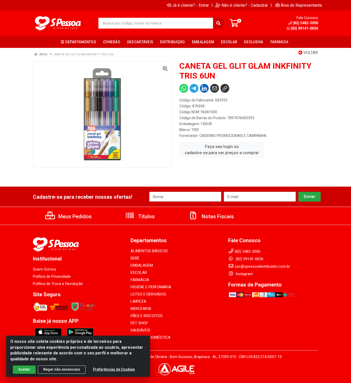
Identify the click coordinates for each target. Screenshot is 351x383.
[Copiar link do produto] (224, 88)
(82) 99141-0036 (304, 28)
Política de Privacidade (52, 276)
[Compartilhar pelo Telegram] (194, 88)
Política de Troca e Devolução (58, 283)
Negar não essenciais (61, 369)
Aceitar (24, 369)
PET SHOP (139, 323)
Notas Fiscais (217, 216)
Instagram (244, 274)
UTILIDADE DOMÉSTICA (150, 337)
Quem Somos (44, 269)
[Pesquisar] (218, 23)
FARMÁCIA (140, 279)
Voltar (310, 52)
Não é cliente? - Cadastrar (244, 5)
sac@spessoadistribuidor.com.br (262, 266)
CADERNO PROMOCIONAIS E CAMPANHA (232, 136)
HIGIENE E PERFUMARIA (151, 287)
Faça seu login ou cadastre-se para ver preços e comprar (222, 149)
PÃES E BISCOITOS (147, 316)
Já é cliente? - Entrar (190, 5)
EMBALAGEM (142, 265)
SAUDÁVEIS (140, 330)
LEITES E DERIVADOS (148, 294)
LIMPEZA (138, 301)
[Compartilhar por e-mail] (214, 88)
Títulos (146, 216)
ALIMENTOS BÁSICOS (149, 251)
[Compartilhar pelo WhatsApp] (183, 88)
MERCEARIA (141, 308)
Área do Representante (301, 5)
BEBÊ (135, 258)
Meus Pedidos (74, 216)
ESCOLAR (139, 272)
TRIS (195, 130)
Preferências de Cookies (114, 369)
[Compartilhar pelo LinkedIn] (204, 88)
